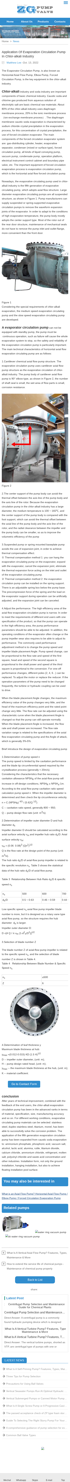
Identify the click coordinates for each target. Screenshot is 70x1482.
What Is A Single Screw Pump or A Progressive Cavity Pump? (36, 1405)
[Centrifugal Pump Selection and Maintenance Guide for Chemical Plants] (35, 1306)
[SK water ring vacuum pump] (22, 1236)
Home (10, 21)
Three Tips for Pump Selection (23, 1376)
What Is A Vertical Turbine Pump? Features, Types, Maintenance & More (35, 1337)
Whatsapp (21, 1480)
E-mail (49, 1480)
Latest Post (15, 1298)
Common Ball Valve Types (21, 1435)
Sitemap (27, 1463)
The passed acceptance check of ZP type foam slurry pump (36, 1413)
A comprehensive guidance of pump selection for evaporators (36, 1427)
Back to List (35, 1279)
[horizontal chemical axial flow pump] (15, 1232)
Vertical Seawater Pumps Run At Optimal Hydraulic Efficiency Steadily (36, 1391)
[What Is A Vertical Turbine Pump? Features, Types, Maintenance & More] (35, 1330)
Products (43, 21)
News (16, 41)
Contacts (60, 21)
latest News (14, 1360)
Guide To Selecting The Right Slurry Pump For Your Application (36, 1420)
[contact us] (24, 1092)
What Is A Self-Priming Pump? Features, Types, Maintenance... (36, 1369)
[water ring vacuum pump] (50, 1232)
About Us (26, 21)
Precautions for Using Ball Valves (24, 1383)
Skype (35, 1480)
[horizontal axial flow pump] (35, 298)
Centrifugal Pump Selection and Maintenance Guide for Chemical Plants (35, 1312)
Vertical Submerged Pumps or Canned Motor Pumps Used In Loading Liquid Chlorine (36, 1398)
